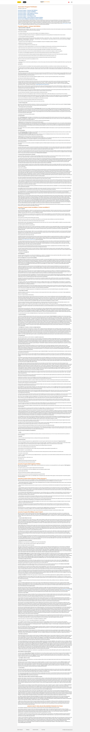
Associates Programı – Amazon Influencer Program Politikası (30, 17)
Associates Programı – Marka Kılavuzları (26, 14)
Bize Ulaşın (43, 729)
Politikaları (27, 729)
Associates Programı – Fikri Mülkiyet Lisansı (27, 15)
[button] (69, 2)
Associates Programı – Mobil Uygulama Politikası (28, 13)
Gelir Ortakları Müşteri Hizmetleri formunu (28, 239)
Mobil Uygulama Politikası (67, 589)
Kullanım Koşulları (35, 729)
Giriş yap (19, 2)
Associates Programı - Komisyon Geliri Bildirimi (27, 10)
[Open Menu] (71, 2)
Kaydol (24, 2)
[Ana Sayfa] (45, 2)
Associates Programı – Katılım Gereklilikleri (27, 11)
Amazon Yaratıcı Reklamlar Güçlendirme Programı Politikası (30, 18)
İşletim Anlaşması (20, 729)
